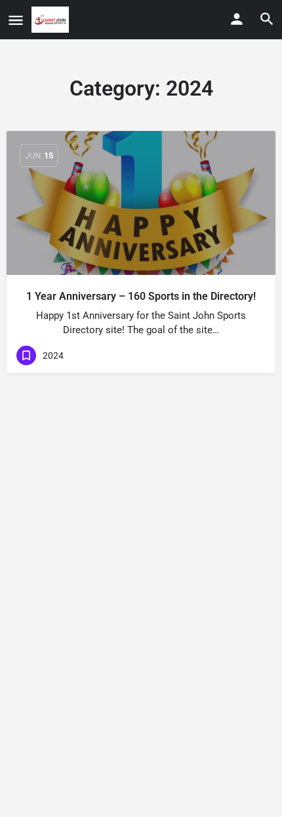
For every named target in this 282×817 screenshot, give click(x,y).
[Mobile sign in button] (236, 18)
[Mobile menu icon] (16, 20)
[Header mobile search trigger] (266, 18)
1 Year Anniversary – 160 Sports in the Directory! (141, 296)
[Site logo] (51, 20)
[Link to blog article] (141, 203)
